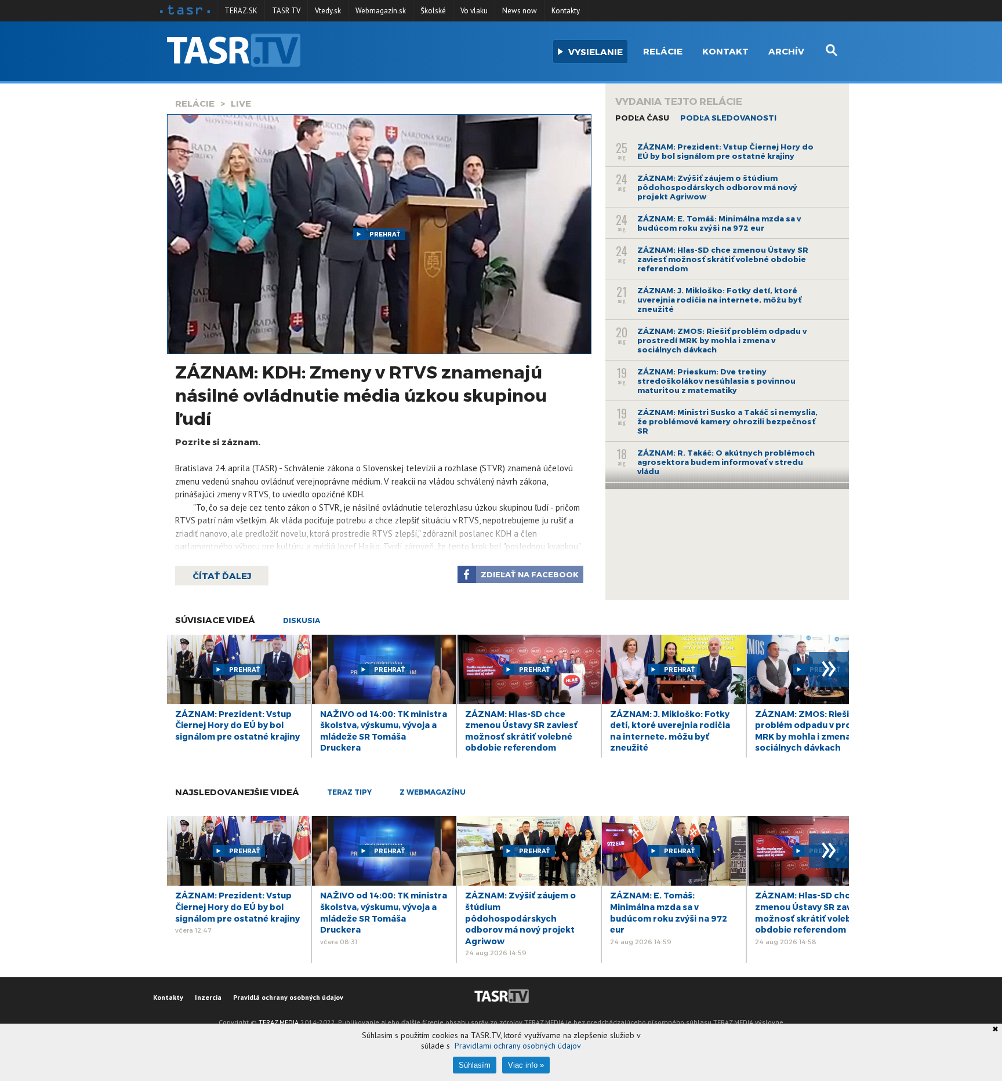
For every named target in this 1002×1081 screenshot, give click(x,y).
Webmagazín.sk (380, 11)
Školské (433, 11)
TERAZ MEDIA (279, 1022)
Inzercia (208, 997)
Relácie (662, 51)
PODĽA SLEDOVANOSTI (728, 117)
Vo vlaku (474, 11)
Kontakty (565, 11)
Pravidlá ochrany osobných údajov (288, 997)
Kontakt (725, 51)
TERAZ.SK (240, 11)
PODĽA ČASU (642, 117)
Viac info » (526, 1065)
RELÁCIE (195, 103)
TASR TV (286, 11)
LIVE (241, 103)
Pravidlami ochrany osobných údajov (518, 1045)
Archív (786, 51)
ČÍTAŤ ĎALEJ (222, 575)
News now (519, 11)
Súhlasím (475, 1065)
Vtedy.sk (328, 11)
